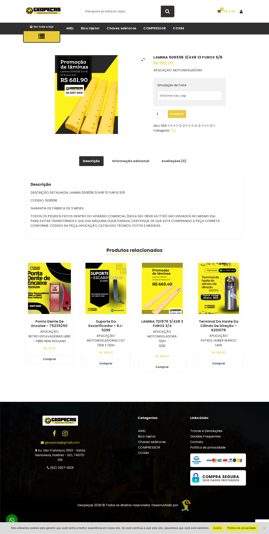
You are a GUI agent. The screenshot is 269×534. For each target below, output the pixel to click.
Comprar (177, 114)
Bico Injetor (90, 28)
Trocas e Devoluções (206, 431)
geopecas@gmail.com (62, 442)
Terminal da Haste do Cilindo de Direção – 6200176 (218, 325)
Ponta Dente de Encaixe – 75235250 (49, 323)
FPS (173, 130)
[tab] (91, 161)
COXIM (178, 28)
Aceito (217, 527)
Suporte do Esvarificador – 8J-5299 (105, 325)
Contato (196, 442)
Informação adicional (130, 161)
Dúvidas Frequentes (205, 436)
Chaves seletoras (121, 28)
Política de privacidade (208, 447)
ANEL (70, 28)
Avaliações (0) (173, 161)
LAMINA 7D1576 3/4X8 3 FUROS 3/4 (162, 323)
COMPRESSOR (154, 28)
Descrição (91, 161)
